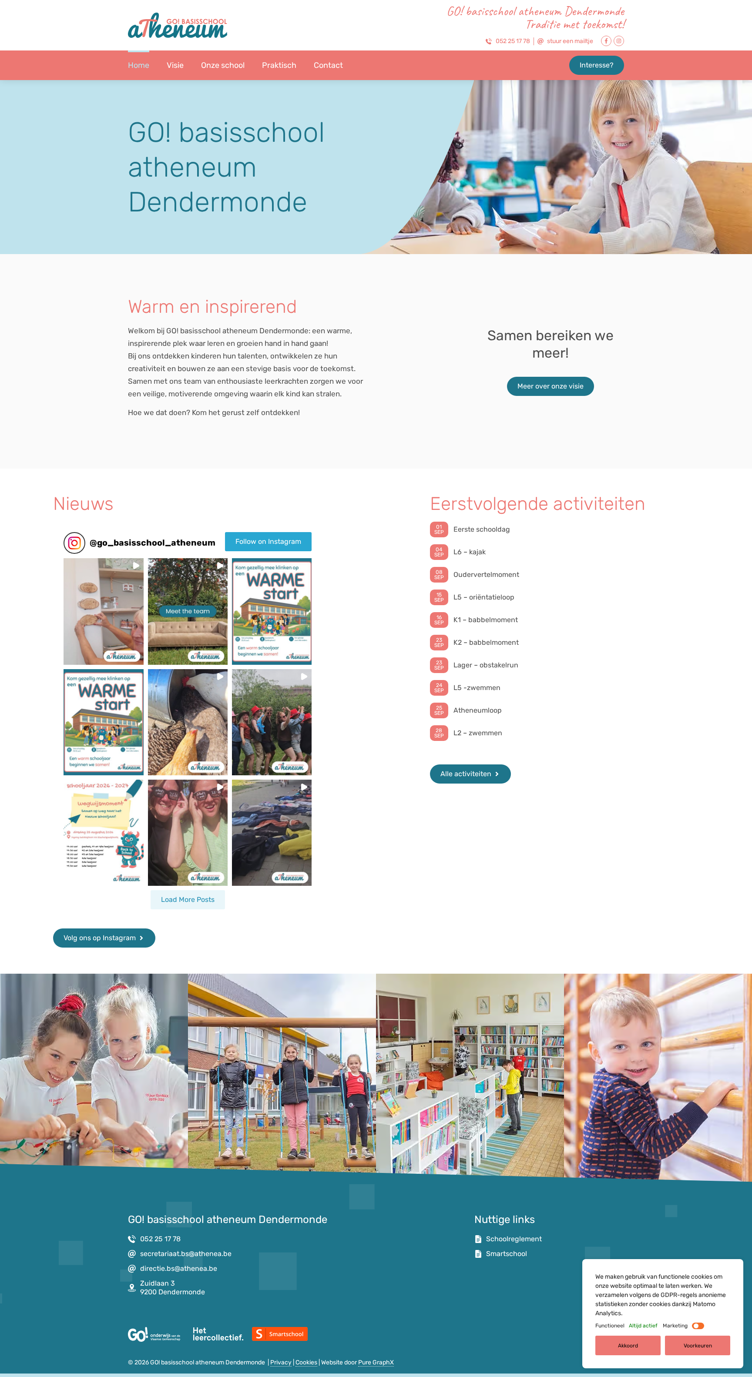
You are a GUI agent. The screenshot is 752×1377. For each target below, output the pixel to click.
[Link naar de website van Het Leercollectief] (218, 1333)
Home (138, 65)
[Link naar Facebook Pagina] (606, 41)
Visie (175, 65)
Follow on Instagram (268, 541)
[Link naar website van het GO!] (154, 1334)
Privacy (281, 1362)
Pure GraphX (376, 1362)
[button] (103, 611)
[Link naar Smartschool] (280, 1334)
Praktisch (279, 65)
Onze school (223, 65)
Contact (328, 65)
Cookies (306, 1362)
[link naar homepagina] (177, 25)
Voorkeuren (698, 1346)
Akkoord (628, 1346)
